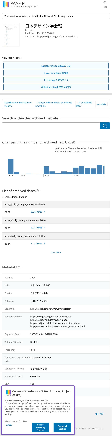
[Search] (105, 125)
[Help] (74, 142)
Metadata (101, 104)
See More (56, 252)
